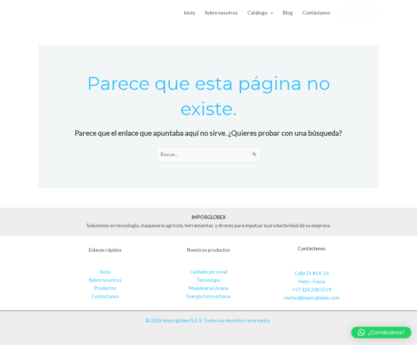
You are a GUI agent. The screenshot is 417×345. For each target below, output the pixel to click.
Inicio (189, 13)
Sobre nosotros (221, 13)
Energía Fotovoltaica (208, 296)
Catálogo (257, 13)
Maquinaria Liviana (208, 288)
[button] (270, 13)
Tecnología (208, 280)
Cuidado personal (208, 272)
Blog (288, 13)
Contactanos (105, 296)
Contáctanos (316, 13)
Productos (105, 288)
